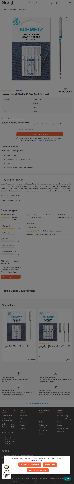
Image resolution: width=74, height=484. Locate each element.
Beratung (60, 422)
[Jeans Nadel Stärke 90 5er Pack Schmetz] (37, 48)
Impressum (23, 416)
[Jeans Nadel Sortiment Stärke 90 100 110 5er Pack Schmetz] (55, 326)
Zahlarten (42, 422)
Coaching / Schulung (64, 419)
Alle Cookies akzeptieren (37, 470)
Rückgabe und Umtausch (43, 426)
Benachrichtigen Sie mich (40, 134)
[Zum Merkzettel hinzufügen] (67, 18)
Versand (41, 419)
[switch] (6, 476)
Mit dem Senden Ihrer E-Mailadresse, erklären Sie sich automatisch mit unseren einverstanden (40, 139)
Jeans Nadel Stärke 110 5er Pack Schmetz (15, 347)
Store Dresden (43, 431)
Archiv (41, 434)
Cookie (22, 428)
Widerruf (23, 425)
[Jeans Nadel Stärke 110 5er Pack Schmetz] (19, 326)
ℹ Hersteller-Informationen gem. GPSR (37, 403)
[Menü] (56, 3)
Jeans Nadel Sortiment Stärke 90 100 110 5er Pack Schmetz (54, 347)
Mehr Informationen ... (37, 460)
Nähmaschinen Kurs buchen (9, 437)
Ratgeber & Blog (62, 416)
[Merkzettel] (61, 3)
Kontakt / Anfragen (63, 428)
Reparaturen (61, 425)
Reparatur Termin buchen (10, 442)
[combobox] (39, 3)
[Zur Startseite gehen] (8, 3)
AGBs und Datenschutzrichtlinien (36, 140)
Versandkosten (38, 481)
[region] (37, 48)
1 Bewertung (18, 90)
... (39, 416)
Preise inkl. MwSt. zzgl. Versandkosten (13, 119)
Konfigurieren (50, 464)
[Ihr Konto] (65, 3)
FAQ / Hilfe (60, 431)
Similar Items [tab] (8, 305)
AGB (21, 419)
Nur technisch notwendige (30, 464)
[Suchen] (52, 3)
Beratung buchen (10, 439)
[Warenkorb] (70, 3)
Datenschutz (24, 422)
